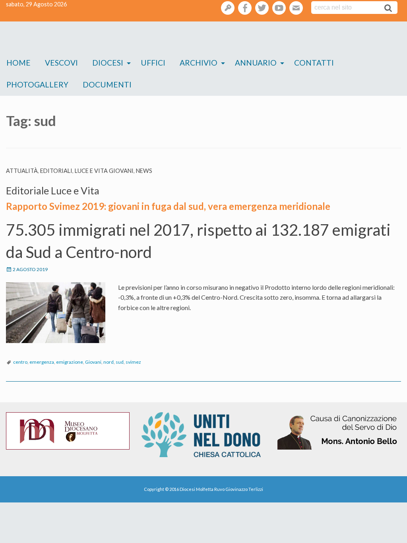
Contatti (314, 62)
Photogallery (37, 84)
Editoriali (56, 170)
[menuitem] (18, 63)
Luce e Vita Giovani (104, 170)
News (144, 170)
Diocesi (107, 62)
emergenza (41, 362)
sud (120, 362)
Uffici (153, 62)
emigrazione (69, 362)
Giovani (93, 362)
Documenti (107, 84)
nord (108, 362)
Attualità (22, 170)
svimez (133, 362)
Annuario (256, 62)
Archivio (198, 62)
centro (20, 362)
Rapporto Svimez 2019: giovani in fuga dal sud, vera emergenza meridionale (168, 206)
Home (18, 62)
